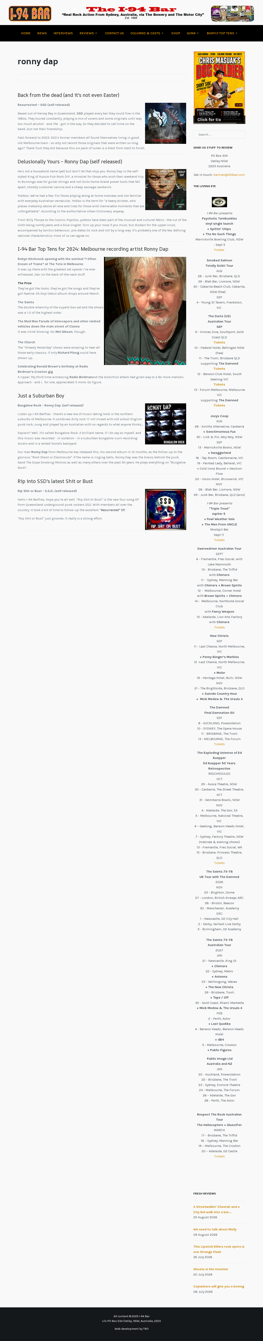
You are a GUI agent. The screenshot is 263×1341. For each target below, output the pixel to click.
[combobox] (219, 134)
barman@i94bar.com (229, 175)
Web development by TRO (132, 1329)
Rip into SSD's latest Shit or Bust (55, 481)
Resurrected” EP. (113, 510)
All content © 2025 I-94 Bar (132, 1316)
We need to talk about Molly (214, 1229)
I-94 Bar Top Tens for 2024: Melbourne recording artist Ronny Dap (93, 249)
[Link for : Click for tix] (219, 87)
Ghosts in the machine (210, 1269)
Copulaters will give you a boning (218, 1286)
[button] (89, 33)
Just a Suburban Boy (41, 395)
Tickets (219, 250)
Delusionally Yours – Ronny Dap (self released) (70, 161)
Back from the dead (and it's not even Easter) (68, 95)
